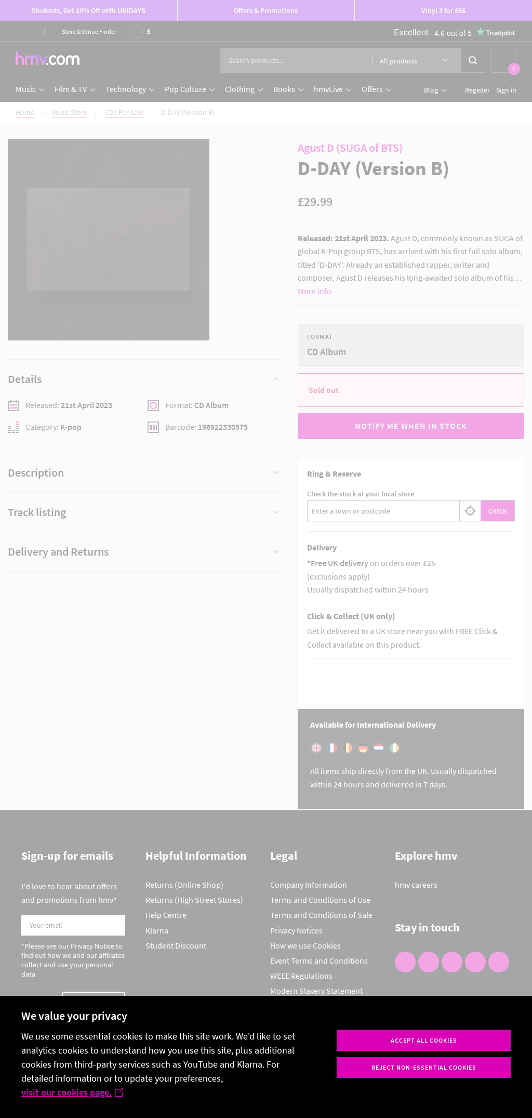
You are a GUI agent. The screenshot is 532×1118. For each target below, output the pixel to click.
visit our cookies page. (66, 1092)
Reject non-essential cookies (423, 1067)
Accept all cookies (424, 1040)
